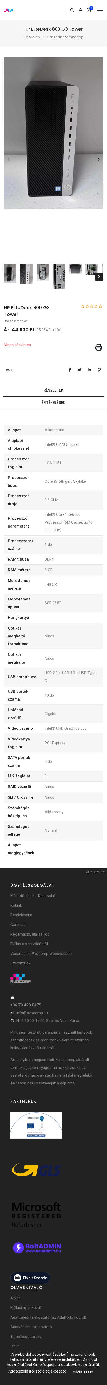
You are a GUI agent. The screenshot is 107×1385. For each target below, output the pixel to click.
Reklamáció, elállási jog (30, 934)
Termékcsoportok (25, 1336)
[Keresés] (72, 10)
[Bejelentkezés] (80, 10)
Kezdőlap (32, 37)
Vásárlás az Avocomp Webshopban (41, 953)
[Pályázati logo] (36, 1130)
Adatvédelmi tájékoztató (31, 1327)
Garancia (17, 924)
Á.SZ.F (16, 1298)
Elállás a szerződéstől (29, 944)
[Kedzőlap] (53, 978)
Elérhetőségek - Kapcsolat (32, 895)
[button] (98, 159)
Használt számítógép (65, 37)
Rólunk (16, 905)
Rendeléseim (21, 915)
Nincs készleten (17, 344)
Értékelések (53, 402)
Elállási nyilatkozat (25, 1307)
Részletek (53, 390)
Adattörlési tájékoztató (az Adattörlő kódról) (48, 1317)
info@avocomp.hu (32, 1013)
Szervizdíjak (20, 963)
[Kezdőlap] (8, 10)
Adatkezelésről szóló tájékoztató (37, 1371)
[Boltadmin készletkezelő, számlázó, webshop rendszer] (36, 1253)
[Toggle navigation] (100, 10)
